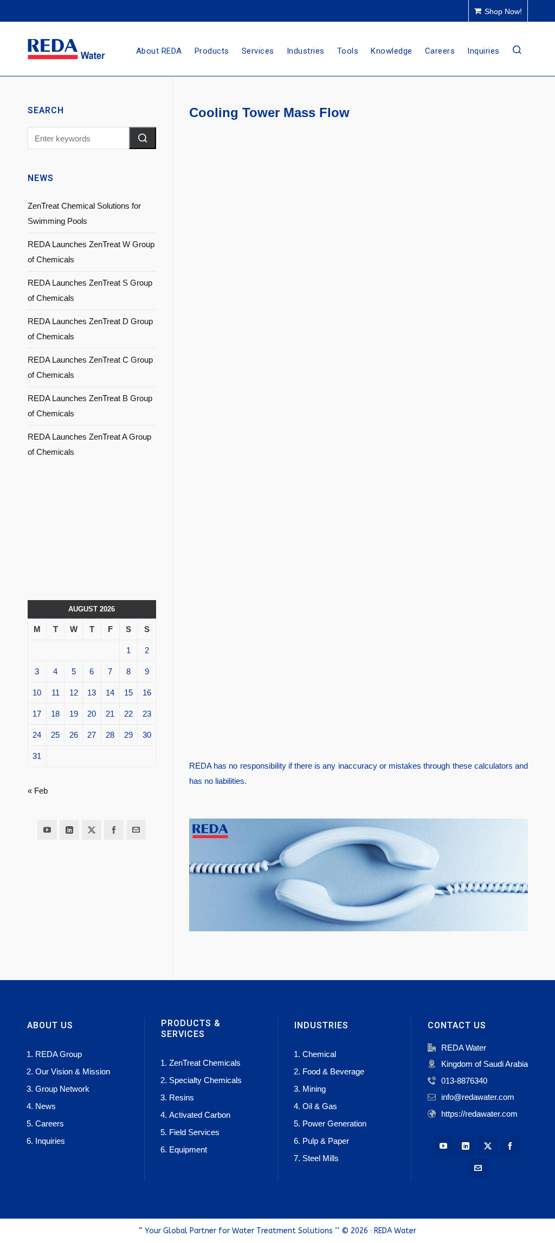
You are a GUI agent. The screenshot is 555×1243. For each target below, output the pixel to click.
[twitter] (91, 830)
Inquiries (50, 1140)
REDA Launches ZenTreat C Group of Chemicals (90, 367)
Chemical (319, 1054)
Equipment (188, 1149)
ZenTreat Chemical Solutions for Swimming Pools (84, 213)
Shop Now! (503, 11)
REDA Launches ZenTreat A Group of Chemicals (89, 444)
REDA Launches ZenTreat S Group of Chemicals (90, 290)
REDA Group (58, 1054)
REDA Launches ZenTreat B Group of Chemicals (90, 406)
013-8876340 (464, 1080)
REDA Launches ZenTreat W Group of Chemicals (91, 252)
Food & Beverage (333, 1071)
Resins (181, 1097)
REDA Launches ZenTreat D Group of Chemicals (90, 329)
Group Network (62, 1088)
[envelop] (136, 830)
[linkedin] (69, 830)
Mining (314, 1088)
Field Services (194, 1132)
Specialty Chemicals (205, 1080)
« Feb (38, 790)
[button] (142, 138)
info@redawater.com (477, 1097)
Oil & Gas (319, 1106)
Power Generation (334, 1123)
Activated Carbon (199, 1114)
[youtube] (47, 830)
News (45, 1106)
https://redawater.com (479, 1113)
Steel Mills (320, 1158)
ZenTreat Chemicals (205, 1062)
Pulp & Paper (325, 1140)
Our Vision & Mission (72, 1071)
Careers (49, 1123)
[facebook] (114, 830)
